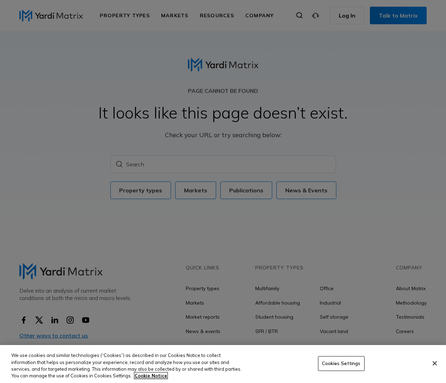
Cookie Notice (151, 375)
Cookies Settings (341, 363)
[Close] (434, 363)
